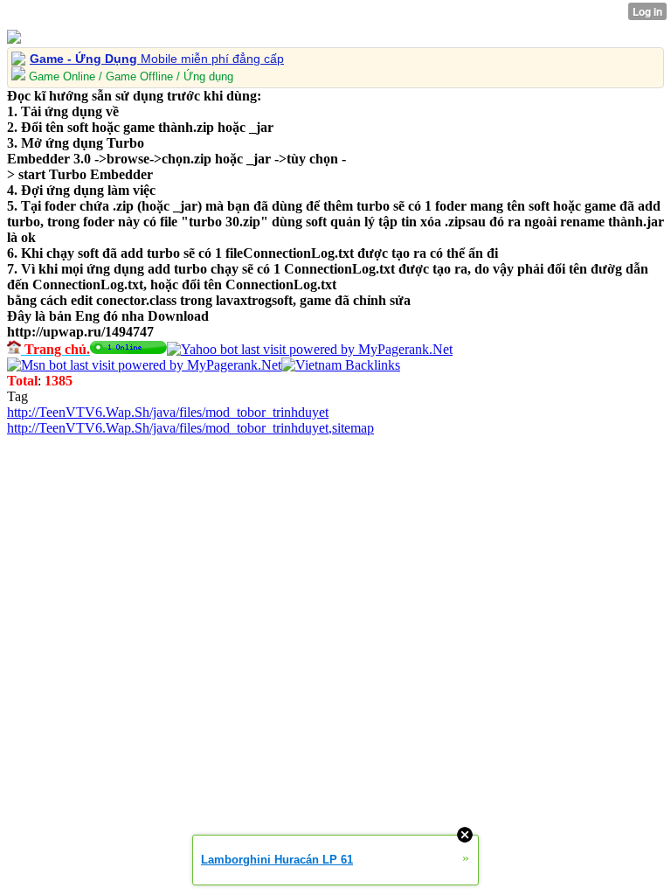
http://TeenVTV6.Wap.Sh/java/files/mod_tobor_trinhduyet (168, 412)
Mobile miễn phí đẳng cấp (157, 59)
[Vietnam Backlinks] (340, 364)
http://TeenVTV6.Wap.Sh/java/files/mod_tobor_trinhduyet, (169, 427)
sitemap (353, 427)
